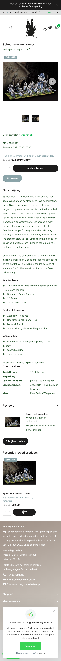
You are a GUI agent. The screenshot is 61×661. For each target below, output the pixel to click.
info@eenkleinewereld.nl (21, 579)
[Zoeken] (10, 27)
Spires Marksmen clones (16, 493)
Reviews (8, 405)
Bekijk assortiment (4, 27)
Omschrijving (12, 190)
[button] (3, 12)
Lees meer (47, 12)
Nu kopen (12, 178)
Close (57, 5)
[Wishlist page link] (45, 27)
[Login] (50, 27)
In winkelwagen (35, 168)
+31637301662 (15, 574)
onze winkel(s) (27, 135)
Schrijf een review (15, 441)
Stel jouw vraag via (23, 584)
